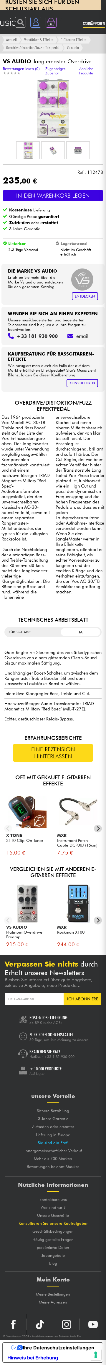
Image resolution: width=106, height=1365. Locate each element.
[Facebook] (13, 1324)
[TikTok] (40, 1324)
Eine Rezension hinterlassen (53, 753)
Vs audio (73, 47)
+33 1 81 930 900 (59, 1056)
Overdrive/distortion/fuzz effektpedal (32, 47)
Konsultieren (82, 383)
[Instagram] (66, 1324)
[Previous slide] (8, 828)
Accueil (11, 39)
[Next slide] (98, 828)
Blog (53, 1263)
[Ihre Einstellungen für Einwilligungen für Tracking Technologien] (95, 1354)
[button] (28, 150)
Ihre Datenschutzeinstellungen (58, 1348)
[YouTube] (93, 1324)
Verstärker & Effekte (39, 39)
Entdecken (85, 296)
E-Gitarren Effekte (74, 39)
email (82, 336)
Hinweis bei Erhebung (32, 1358)
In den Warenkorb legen (53, 195)
